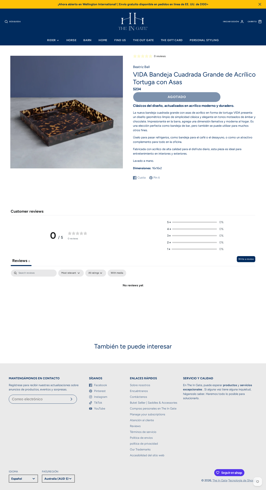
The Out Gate (143, 40)
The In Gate (219, 480)
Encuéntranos (139, 391)
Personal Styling (204, 40)
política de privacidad (144, 443)
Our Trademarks (140, 449)
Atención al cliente (142, 420)
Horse (71, 40)
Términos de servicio (143, 432)
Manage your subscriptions (147, 414)
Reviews (135, 426)
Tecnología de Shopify (242, 480)
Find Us (120, 40)
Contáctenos (138, 397)
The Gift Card (172, 40)
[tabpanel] (133, 298)
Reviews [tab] (21, 260)
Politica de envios (141, 438)
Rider (51, 40)
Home (103, 40)
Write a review (246, 259)
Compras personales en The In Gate (153, 408)
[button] (195, 222)
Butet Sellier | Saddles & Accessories (153, 402)
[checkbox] (117, 273)
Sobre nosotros (140, 385)
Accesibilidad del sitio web (147, 455)
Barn (87, 40)
